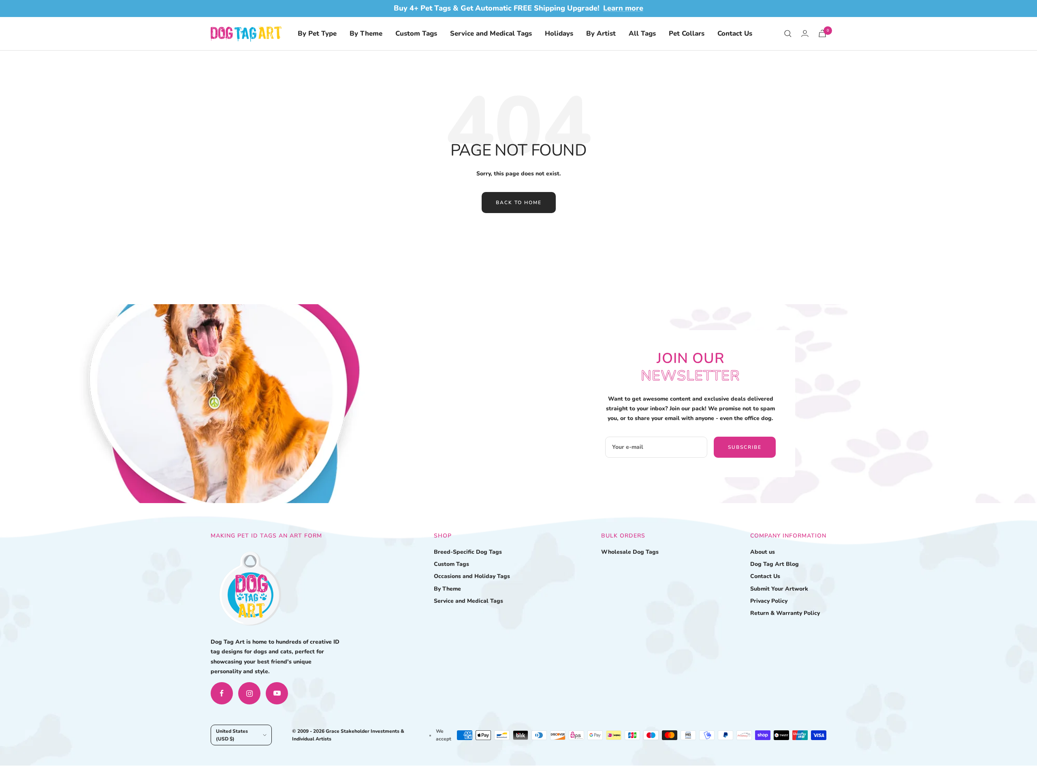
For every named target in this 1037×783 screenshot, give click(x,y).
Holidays (559, 33)
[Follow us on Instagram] (249, 693)
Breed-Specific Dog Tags (468, 552)
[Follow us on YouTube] (277, 693)
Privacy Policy (768, 601)
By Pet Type (317, 33)
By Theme (366, 33)
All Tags (642, 33)
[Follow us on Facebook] (222, 693)
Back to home (519, 202)
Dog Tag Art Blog (774, 564)
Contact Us (734, 33)
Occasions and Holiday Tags (472, 576)
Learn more (623, 8)
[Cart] (822, 33)
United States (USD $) (232, 735)
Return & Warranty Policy (785, 613)
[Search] (788, 33)
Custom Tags (416, 33)
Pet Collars (686, 33)
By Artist (601, 33)
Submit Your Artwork (779, 589)
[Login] (805, 33)
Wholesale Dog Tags (630, 552)
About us (762, 552)
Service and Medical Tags (491, 33)
